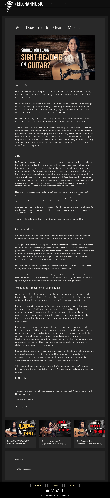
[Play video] (55, 57)
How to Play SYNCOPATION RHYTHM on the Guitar (18, 442)
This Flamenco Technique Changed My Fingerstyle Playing (89, 442)
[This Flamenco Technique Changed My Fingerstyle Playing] (89, 428)
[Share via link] (27, 407)
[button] (103, 8)
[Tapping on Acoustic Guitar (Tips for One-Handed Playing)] (55, 428)
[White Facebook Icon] (62, 491)
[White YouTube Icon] (47, 491)
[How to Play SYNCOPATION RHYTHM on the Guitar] (20, 428)
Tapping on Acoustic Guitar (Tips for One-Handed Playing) (54, 442)
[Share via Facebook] (16, 407)
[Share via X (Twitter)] (22, 407)
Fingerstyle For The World (24, 399)
